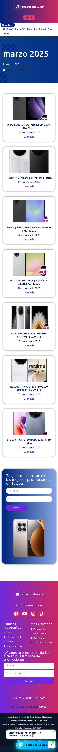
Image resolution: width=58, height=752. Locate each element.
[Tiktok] (41, 613)
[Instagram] (33, 613)
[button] (36, 745)
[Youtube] (24, 613)
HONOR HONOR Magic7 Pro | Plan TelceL (29, 177)
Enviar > (17, 507)
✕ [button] (51, 745)
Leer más (29, 136)
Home (6, 64)
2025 (17, 64)
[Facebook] (16, 613)
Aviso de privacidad (29, 741)
